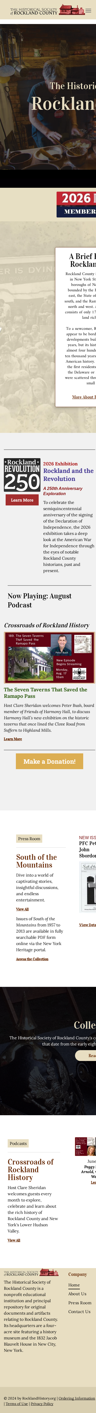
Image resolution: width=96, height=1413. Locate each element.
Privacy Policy (42, 1403)
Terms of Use (17, 1403)
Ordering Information (77, 1398)
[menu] (88, 10)
